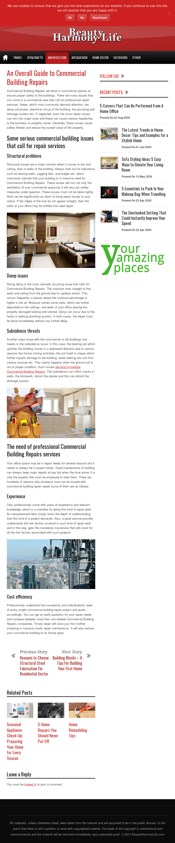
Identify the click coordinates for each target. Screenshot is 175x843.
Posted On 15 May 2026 (137, 176)
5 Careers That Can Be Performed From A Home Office (131, 108)
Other (136, 57)
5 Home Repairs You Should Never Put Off (48, 732)
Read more (100, 17)
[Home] (5, 57)
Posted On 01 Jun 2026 (137, 147)
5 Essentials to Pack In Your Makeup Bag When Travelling (144, 191)
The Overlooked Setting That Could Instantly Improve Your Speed (144, 218)
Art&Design (79, 57)
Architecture (57, 57)
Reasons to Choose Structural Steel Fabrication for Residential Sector (34, 666)
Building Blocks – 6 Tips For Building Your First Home (67, 663)
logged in (30, 784)
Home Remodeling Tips (78, 729)
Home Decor (100, 57)
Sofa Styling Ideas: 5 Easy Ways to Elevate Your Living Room (142, 164)
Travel (17, 57)
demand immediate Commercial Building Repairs (43, 369)
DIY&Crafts (35, 57)
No (82, 17)
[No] (169, 13)
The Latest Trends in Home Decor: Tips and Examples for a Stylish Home (145, 135)
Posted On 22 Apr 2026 (137, 200)
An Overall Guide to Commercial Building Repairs (46, 77)
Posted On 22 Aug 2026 (115, 117)
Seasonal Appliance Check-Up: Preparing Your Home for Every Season (15, 741)
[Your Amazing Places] (134, 275)
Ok (70, 17)
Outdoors (120, 57)
